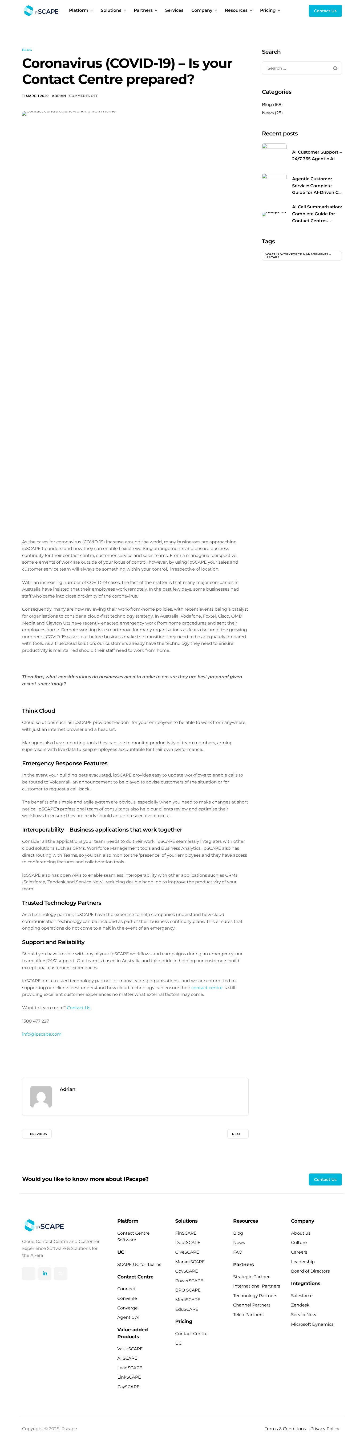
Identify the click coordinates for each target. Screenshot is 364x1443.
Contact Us (78, 1008)
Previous (38, 1134)
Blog (27, 50)
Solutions (111, 11)
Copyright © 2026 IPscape (49, 1429)
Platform (78, 11)
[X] (60, 1273)
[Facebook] (28, 1273)
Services (174, 11)
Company (201, 11)
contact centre (207, 987)
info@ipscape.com (42, 1034)
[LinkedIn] (44, 1273)
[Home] (40, 10)
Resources (236, 11)
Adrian (59, 96)
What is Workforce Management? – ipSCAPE (298, 255)
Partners (143, 11)
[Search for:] (302, 68)
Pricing (268, 11)
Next (236, 1134)
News (268, 113)
